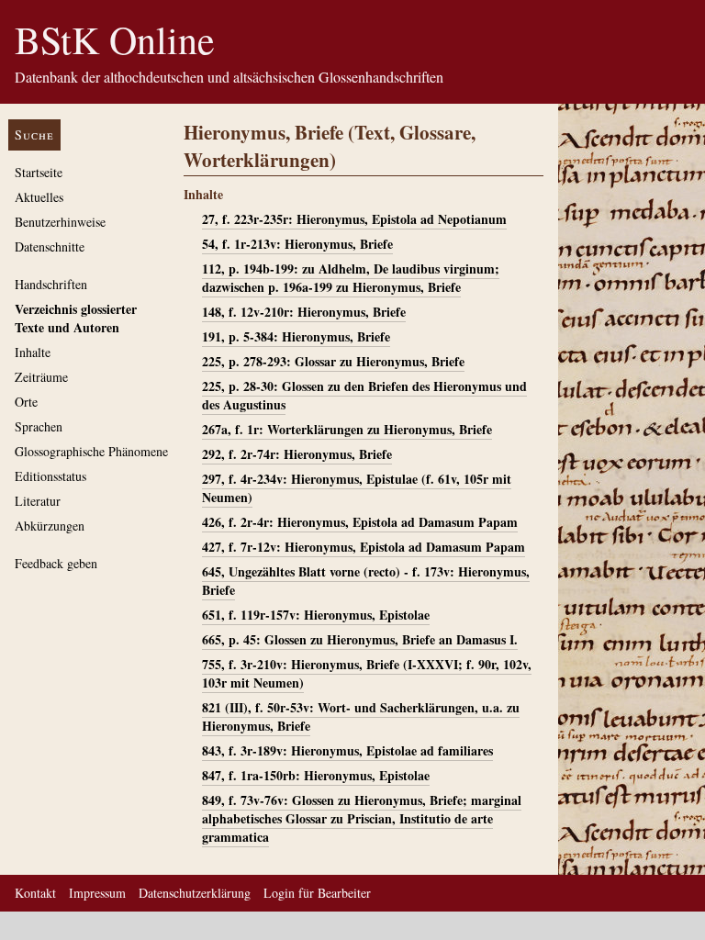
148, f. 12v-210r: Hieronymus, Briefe (304, 311)
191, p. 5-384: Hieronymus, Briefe (296, 336)
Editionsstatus (50, 476)
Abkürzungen (49, 525)
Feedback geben (56, 563)
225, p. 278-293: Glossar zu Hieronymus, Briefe (333, 361)
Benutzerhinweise (60, 221)
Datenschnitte (49, 246)
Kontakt (35, 892)
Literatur (38, 500)
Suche (34, 134)
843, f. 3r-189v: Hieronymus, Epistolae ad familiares (347, 750)
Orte (26, 401)
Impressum (97, 892)
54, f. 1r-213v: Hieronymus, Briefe (297, 243)
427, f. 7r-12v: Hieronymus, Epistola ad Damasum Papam (363, 546)
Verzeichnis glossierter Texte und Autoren (76, 318)
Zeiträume (41, 377)
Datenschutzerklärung (195, 892)
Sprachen (38, 426)
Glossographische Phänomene (91, 451)
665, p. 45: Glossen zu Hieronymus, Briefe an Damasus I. (360, 639)
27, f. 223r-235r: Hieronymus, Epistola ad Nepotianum (354, 219)
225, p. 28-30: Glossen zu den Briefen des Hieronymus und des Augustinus (364, 395)
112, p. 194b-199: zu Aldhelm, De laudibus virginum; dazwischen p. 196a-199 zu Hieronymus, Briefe (350, 278)
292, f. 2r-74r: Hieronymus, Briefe (297, 454)
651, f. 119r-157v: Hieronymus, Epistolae (316, 614)
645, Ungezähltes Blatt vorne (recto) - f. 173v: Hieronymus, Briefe (366, 580)
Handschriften (51, 284)
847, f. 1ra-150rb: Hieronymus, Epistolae (316, 775)
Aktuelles (39, 197)
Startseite (38, 172)
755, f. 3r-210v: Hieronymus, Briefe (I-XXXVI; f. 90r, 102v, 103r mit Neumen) (367, 673)
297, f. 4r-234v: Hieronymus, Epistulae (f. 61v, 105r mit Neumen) (356, 488)
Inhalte (32, 352)
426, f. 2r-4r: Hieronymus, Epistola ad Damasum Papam (360, 522)
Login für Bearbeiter (317, 892)
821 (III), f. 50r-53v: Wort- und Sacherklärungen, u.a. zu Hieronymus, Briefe (361, 716)
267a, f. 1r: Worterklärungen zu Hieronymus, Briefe (347, 429)
